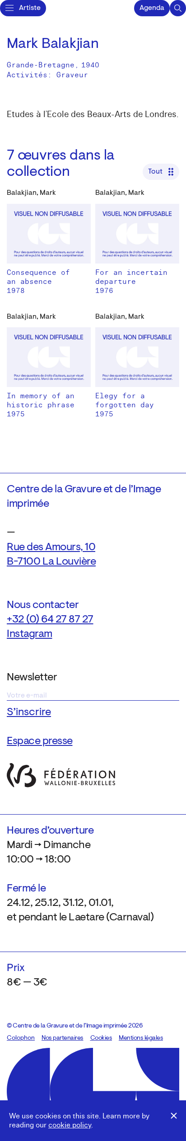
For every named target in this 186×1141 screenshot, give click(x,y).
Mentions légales (141, 1038)
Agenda (152, 8)
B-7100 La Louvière (51, 561)
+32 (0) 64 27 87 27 (50, 619)
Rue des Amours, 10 (51, 547)
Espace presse (40, 741)
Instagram (29, 634)
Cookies (101, 1038)
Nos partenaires (63, 1038)
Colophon (21, 1038)
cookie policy (69, 1125)
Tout (155, 171)
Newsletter (32, 677)
